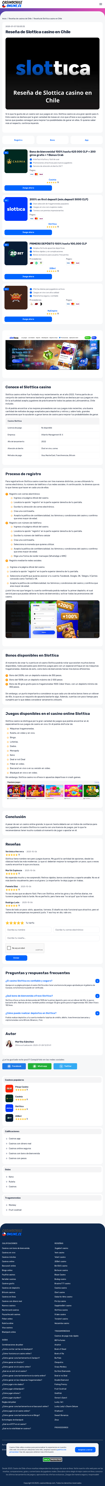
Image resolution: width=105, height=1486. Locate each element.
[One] (7, 923)
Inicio (4, 19)
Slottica (52, 224)
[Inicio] (12, 4)
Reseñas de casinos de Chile (20, 19)
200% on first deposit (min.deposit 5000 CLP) (59, 199)
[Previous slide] (4, 8)
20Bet (52, 268)
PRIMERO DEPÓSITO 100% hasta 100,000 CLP (58, 243)
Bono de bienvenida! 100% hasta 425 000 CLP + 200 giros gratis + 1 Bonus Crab (63, 153)
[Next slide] (100, 8)
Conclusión (60, 8)
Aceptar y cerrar (85, 1450)
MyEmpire (52, 311)
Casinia (52, 179)
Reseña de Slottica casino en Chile (48, 19)
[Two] (9, 923)
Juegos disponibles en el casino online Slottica (35, 8)
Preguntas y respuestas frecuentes (82, 8)
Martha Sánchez (24, 1041)
